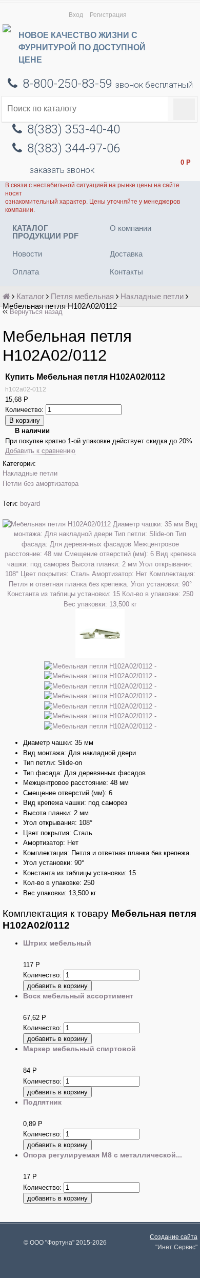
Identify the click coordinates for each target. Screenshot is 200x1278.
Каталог (30, 296)
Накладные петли (152, 296)
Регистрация (108, 14)
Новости (27, 253)
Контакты (126, 271)
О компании (130, 228)
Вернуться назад (36, 312)
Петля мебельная (82, 296)
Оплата (25, 271)
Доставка (126, 253)
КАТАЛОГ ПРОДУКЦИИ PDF (45, 232)
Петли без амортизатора (40, 483)
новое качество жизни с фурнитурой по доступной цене (82, 47)
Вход (76, 14)
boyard (30, 503)
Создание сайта (173, 1236)
